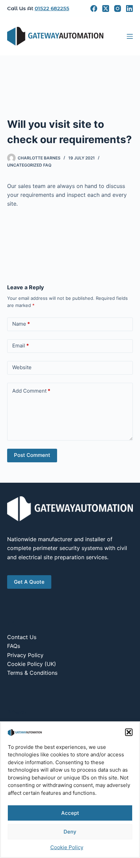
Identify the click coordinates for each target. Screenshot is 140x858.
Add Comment (31, 391)
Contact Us (21, 637)
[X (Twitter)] (105, 8)
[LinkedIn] (129, 8)
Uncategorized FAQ (29, 165)
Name (21, 324)
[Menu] (130, 36)
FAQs (13, 645)
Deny (70, 831)
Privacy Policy (25, 655)
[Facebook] (93, 8)
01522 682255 (52, 8)
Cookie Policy (66, 847)
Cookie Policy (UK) (31, 663)
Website (22, 367)
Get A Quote (29, 582)
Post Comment (32, 455)
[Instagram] (117, 8)
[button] (128, 732)
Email (20, 345)
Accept (70, 813)
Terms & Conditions (32, 672)
